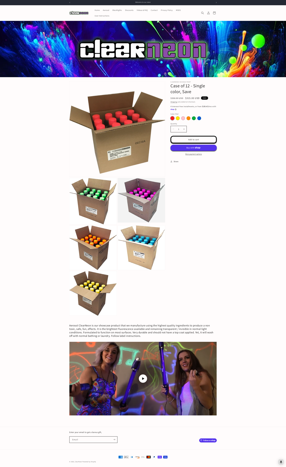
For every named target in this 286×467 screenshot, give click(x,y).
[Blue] (199, 118)
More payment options (193, 154)
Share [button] (176, 161)
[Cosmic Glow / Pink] (183, 118)
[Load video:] (143, 379)
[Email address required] (114, 439)
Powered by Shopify (89, 462)
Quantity (173, 124)
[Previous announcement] (69, 2)
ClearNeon (78, 462)
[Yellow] (178, 118)
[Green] (194, 118)
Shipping (173, 102)
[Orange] (188, 118)
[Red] (172, 118)
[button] (202, 13)
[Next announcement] (216, 2)
